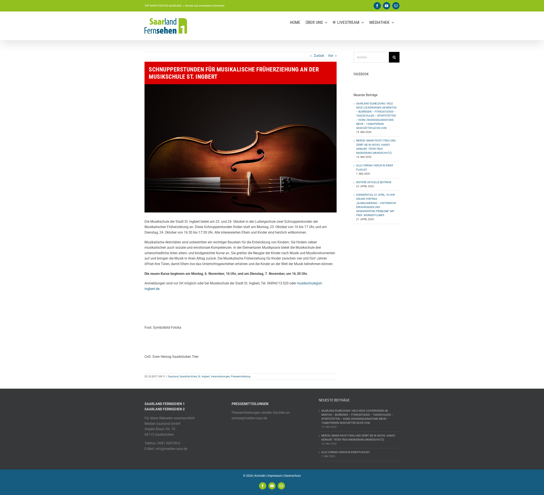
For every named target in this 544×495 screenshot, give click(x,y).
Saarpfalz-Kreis (188, 376)
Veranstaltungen (220, 376)
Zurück (319, 56)
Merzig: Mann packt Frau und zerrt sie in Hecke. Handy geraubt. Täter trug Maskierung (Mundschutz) (358, 437)
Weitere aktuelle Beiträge (373, 182)
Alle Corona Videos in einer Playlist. (345, 452)
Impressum (274, 475)
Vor (330, 56)
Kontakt (260, 475)
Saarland (173, 376)
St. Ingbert (204, 376)
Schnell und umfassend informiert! (204, 5)
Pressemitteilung (240, 376)
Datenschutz (292, 475)
